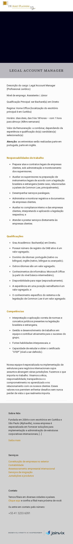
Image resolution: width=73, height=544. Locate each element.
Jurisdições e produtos (21, 475)
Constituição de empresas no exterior (28, 461)
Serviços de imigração (20, 472)
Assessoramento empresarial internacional (31, 468)
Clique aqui (14, 500)
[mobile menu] (68, 5)
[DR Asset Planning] (19, 5)
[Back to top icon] (36, 528)
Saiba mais (14, 440)
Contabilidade (16, 465)
